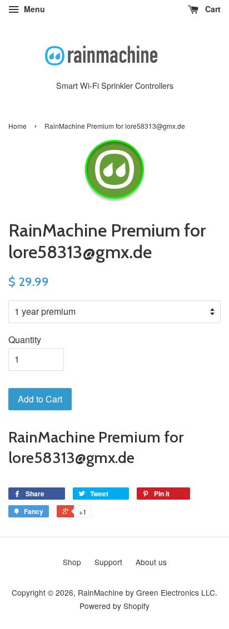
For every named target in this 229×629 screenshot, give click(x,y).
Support (108, 561)
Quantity (24, 339)
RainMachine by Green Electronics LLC (146, 592)
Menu (33, 8)
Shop (72, 561)
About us (151, 561)
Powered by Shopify (114, 605)
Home (17, 125)
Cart (212, 8)
